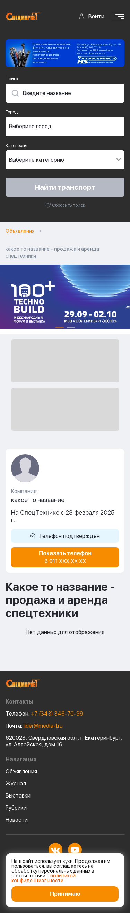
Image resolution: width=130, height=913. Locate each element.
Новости (17, 820)
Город (12, 111)
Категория (16, 145)
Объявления (20, 231)
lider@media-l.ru (34, 726)
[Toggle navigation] (117, 16)
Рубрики (16, 807)
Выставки (18, 795)
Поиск (12, 78)
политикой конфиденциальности (43, 878)
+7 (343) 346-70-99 (44, 713)
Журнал (16, 783)
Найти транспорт (65, 187)
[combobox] (65, 126)
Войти (96, 16)
